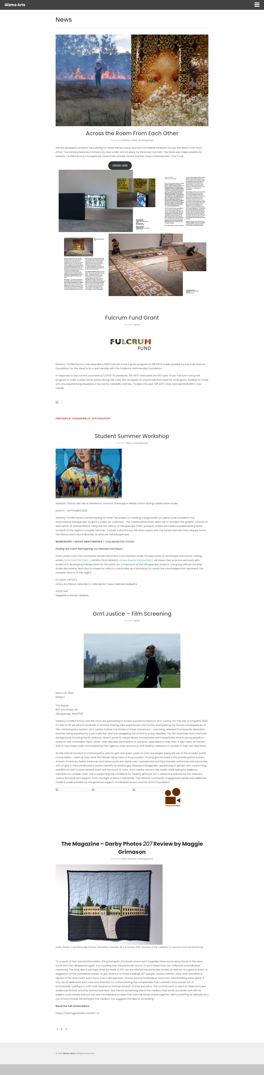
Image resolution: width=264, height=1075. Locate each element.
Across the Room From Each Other (132, 133)
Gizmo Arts (15, 4)
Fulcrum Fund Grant (132, 317)
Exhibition (125, 140)
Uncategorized (145, 140)
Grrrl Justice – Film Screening (132, 613)
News (134, 140)
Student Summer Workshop (132, 436)
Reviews (132, 858)
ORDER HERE (120, 165)
